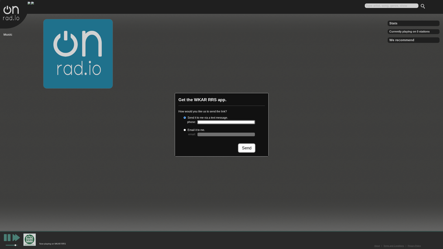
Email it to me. (196, 129)
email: (192, 134)
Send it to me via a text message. (208, 117)
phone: (191, 122)
